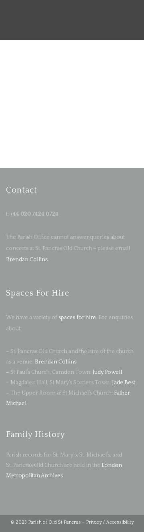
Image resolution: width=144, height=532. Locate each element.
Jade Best (123, 382)
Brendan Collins (27, 259)
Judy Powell (107, 372)
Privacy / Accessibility (110, 522)
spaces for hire (77, 317)
